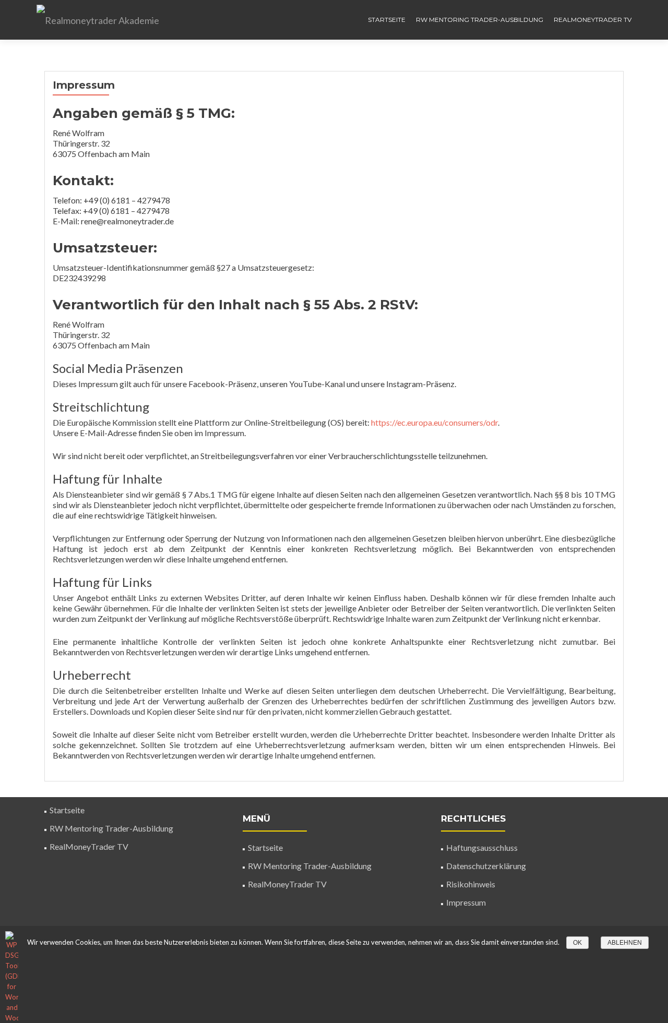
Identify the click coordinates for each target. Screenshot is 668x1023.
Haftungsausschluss (482, 847)
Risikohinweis (470, 884)
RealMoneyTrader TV (592, 19)
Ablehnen (624, 942)
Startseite (386, 19)
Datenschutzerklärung (486, 866)
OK (577, 942)
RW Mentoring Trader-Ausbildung (479, 19)
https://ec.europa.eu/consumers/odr (434, 422)
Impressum (466, 902)
